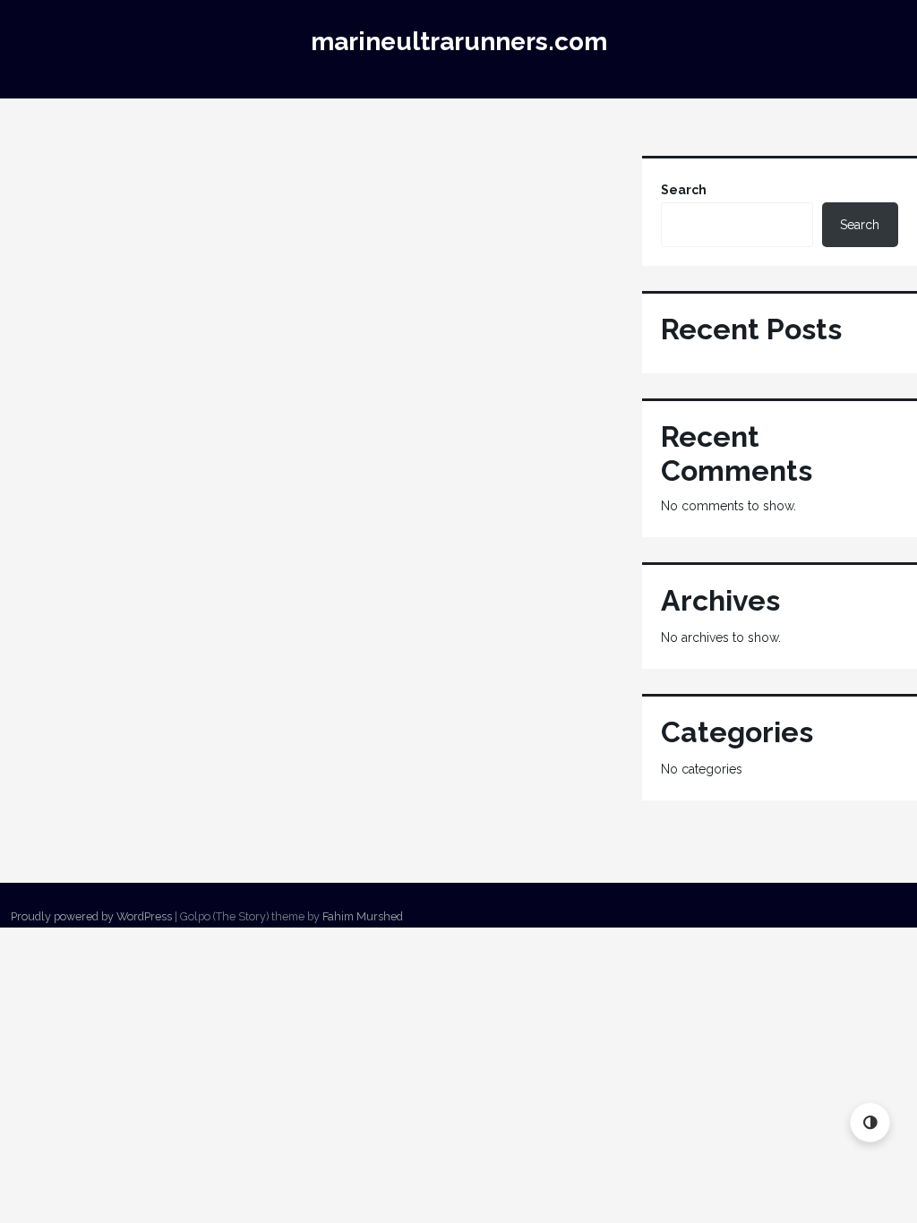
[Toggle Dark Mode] (870, 1122)
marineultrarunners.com (459, 41)
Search (684, 190)
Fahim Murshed (362, 916)
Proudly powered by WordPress (91, 916)
